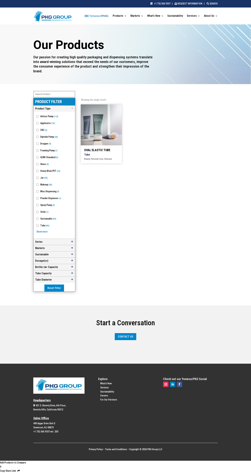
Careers (104, 395)
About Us (209, 16)
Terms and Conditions (116, 449)
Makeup (46, 184)
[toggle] (54, 108)
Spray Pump (47, 205)
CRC (43, 130)
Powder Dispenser (50, 198)
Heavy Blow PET (50, 171)
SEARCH (213, 3)
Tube (44, 225)
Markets (135, 16)
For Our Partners (108, 399)
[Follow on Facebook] (179, 384)
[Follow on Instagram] (166, 384)
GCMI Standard (49, 157)
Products (118, 16)
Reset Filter (54, 288)
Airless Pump (49, 116)
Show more (41, 231)
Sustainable (48, 218)
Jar (44, 177)
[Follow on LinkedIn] (172, 384)
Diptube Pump (49, 136)
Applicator (47, 123)
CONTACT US (125, 336)
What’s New (153, 16)
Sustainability (175, 16)
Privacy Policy (96, 449)
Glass (44, 164)
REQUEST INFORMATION (190, 3)
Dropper (45, 143)
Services (192, 16)
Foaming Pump (49, 150)
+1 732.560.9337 (161, 3)
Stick (44, 211)
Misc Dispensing (49, 191)
